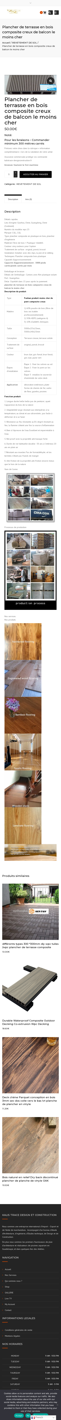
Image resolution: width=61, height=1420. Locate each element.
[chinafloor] (30, 497)
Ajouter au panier (35, 174)
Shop (7, 1286)
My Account (10, 1304)
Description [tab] (13, 199)
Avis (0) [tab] (28, 199)
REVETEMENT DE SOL (24, 42)
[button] (50, 81)
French (39, 1417)
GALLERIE (9, 1292)
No (28, 1415)
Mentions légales (12, 1336)
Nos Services (10, 1275)
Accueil (6, 42)
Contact (8, 1310)
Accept (19, 1415)
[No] (57, 1404)
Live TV (8, 1298)
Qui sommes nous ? (13, 1281)
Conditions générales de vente (18, 1330)
